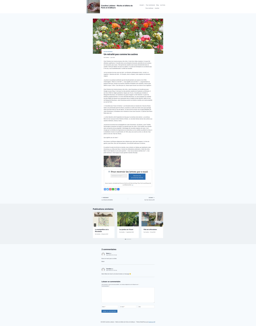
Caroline (107, 57)
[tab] (125, 239)
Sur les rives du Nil (149, 199)
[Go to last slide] (95, 225)
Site (140, 306)
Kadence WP (151, 322)
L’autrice (157, 8)
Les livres (162, 5)
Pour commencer (150, 5)
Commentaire (106, 286)
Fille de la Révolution (150, 229)
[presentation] (104, 219)
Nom (104, 306)
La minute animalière (107, 199)
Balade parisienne (108, 51)
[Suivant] (161, 225)
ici (132, 185)
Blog (157, 5)
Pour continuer (149, 8)
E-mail (122, 306)
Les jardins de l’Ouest (126, 229)
